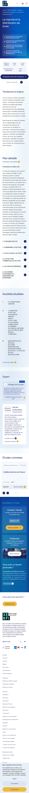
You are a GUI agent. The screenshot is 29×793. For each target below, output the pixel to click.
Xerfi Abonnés (6, 670)
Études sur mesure (7, 687)
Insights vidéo (6, 758)
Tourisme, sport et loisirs (9, 744)
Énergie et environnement (9, 716)
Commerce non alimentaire (9, 12)
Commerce (19, 10)
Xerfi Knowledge (7, 673)
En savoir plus (7, 583)
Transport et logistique (9, 747)
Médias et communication (9, 729)
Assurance (5, 697)
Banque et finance (7, 704)
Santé (4, 732)
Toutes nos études (11, 10)
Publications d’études (8, 684)
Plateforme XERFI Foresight (9, 681)
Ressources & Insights (8, 755)
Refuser (14, 778)
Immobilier (5, 722)
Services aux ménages (9, 738)
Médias (4, 664)
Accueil (4, 10)
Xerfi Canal (5, 667)
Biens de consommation (9, 707)
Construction (6, 713)
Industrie (5, 726)
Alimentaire (5, 694)
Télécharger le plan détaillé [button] (10, 161)
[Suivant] (7, 493)
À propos (5, 658)
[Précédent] (4, 493)
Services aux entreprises (9, 735)
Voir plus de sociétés (8, 362)
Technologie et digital (8, 741)
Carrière (5, 661)
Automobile (6, 701)
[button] (21, 82)
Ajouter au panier (18, 486)
